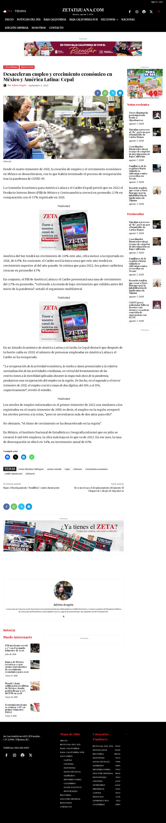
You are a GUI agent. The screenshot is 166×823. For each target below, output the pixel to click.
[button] (159, 11)
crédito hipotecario (13, 474)
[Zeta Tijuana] (83, 10)
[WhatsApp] (105, 93)
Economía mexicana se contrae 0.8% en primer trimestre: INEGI (16, 708)
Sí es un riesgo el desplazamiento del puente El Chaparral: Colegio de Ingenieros (99, 489)
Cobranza (77, 469)
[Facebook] (129, 12)
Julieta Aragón (19, 85)
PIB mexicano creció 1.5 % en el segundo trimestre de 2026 (16, 648)
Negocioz (27, 67)
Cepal (67, 469)
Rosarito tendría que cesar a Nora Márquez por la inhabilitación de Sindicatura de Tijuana (138, 194)
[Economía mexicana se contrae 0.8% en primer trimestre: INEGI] (34, 707)
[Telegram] (120, 93)
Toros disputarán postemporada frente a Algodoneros (138, 116)
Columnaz (11, 67)
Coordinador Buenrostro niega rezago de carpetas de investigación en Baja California (139, 151)
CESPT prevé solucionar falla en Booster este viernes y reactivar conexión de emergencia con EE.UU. (139, 310)
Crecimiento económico (96, 469)
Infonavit (30, 474)
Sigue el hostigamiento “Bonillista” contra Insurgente (31, 487)
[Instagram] (137, 12)
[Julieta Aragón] (5, 85)
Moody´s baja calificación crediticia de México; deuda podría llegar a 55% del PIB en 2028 (17, 688)
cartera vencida (54, 469)
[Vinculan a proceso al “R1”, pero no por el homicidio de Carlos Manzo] (157, 132)
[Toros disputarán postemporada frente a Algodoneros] (157, 115)
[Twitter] (151, 12)
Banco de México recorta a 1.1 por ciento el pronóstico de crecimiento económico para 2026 (17, 667)
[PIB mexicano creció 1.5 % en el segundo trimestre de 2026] (34, 648)
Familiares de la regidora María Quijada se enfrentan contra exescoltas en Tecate (138, 172)
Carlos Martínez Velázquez (31, 469)
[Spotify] (144, 12)
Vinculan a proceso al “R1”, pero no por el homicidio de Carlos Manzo (139, 133)
